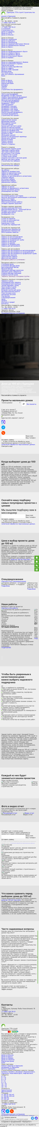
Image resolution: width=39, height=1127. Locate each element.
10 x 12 (4, 1085)
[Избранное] (2, 20)
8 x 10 (3, 1078)
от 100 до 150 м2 (7, 1094)
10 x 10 (4, 1084)
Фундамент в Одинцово (10, 1067)
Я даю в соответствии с (18, 442)
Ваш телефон (30, 438)
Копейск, (12, 1072)
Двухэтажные (6, 1091)
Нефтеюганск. (28, 1073)
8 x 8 (3, 1076)
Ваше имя (29, 436)
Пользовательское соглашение (13, 313)
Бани (3, 1063)
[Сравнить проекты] (4, 20)
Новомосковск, (29, 1072)
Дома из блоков (7, 1055)
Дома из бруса (6, 1057)
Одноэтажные (6, 1090)
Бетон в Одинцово (8, 1069)
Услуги (3, 88)
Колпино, (4, 1072)
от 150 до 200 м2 (7, 1096)
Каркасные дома (7, 1061)
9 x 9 (3, 1081)
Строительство (7, 30)
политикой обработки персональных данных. (18, 444)
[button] (16, 784)
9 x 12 (3, 1082)
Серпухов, (5, 1073)
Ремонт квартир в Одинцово (12, 1066)
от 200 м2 (5, 1099)
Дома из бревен (7, 1058)
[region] (19, 957)
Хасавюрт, (19, 1072)
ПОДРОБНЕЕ (6, 647)
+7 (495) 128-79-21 (8, 23)
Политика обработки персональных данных (17, 1116)
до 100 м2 (5, 1098)
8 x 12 (3, 1079)
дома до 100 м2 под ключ (20, 559)
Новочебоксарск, (16, 1073)
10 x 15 (4, 1087)
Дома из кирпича (7, 1060)
